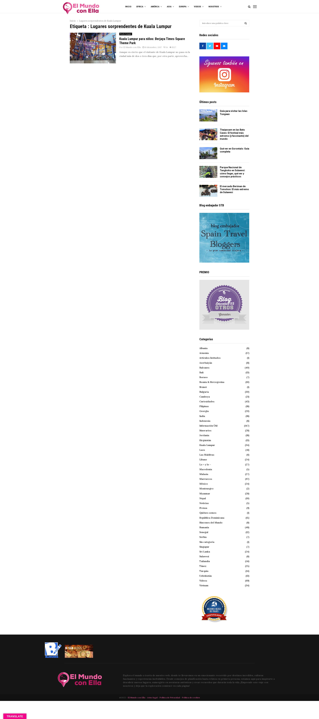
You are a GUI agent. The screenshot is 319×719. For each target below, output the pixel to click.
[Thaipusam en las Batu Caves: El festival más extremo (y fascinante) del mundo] (208, 134)
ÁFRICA (139, 6)
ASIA (169, 6)
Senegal (203, 532)
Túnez (202, 566)
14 (167, 47)
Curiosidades (206, 401)
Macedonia (205, 469)
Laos (202, 449)
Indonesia (204, 420)
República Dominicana (211, 517)
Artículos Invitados (209, 357)
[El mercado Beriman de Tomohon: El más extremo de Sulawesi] (208, 191)
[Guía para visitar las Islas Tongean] (208, 115)
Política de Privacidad (170, 697)
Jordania (204, 435)
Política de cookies (191, 697)
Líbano (203, 459)
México (203, 483)
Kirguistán (205, 440)
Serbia (203, 537)
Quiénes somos (207, 512)
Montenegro (206, 488)
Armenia (204, 353)
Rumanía (204, 527)
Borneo (203, 377)
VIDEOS (197, 6)
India (202, 416)
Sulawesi (204, 556)
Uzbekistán (205, 575)
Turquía (203, 571)
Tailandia (204, 561)
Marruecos (205, 478)
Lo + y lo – (205, 464)
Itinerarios (205, 430)
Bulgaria (204, 391)
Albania (203, 348)
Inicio (128, 6)
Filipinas (204, 406)
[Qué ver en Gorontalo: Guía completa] (208, 153)
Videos (203, 580)
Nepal (202, 498)
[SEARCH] (245, 23)
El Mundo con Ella (132, 47)
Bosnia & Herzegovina (211, 382)
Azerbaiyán (205, 362)
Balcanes (204, 367)
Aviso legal (152, 697)
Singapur (204, 546)
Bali (201, 372)
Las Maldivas (206, 454)
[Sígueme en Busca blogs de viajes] (79, 656)
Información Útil (208, 425)
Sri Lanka (204, 551)
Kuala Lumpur (125, 34)
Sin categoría (206, 541)
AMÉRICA (155, 6)
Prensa (203, 507)
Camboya (204, 396)
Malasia (203, 474)
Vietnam (203, 585)
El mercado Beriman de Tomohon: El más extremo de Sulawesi (234, 189)
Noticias (204, 503)
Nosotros (214, 6)
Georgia (204, 411)
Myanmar (204, 493)
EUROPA (182, 6)
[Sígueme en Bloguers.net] (53, 656)
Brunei (203, 387)
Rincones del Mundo (210, 522)
